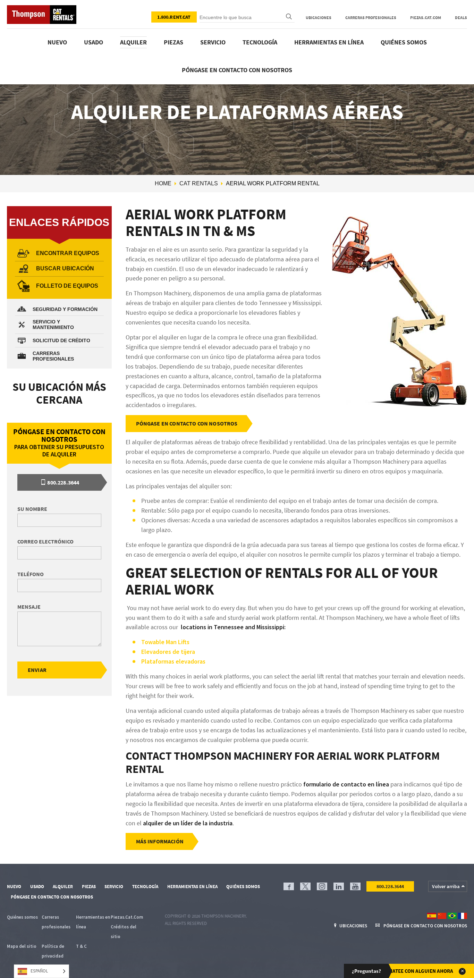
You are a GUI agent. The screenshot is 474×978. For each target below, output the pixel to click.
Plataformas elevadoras (173, 661)
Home (163, 183)
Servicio (213, 42)
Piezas (173, 42)
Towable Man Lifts (166, 642)
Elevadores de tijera (168, 652)
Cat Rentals (198, 183)
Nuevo (57, 42)
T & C (81, 946)
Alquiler (133, 42)
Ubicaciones (318, 17)
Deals (461, 17)
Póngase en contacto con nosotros (237, 70)
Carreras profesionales (370, 17)
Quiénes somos (404, 42)
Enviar (37, 669)
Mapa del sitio (21, 946)
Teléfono (30, 574)
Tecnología (260, 42)
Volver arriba (446, 886)
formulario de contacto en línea (346, 784)
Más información (160, 841)
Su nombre (32, 508)
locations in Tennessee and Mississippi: (232, 627)
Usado (93, 42)
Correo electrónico (45, 541)
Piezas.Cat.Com (425, 17)
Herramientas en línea (329, 42)
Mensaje (29, 606)
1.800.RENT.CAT (174, 17)
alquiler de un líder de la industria (187, 823)
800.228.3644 (62, 482)
